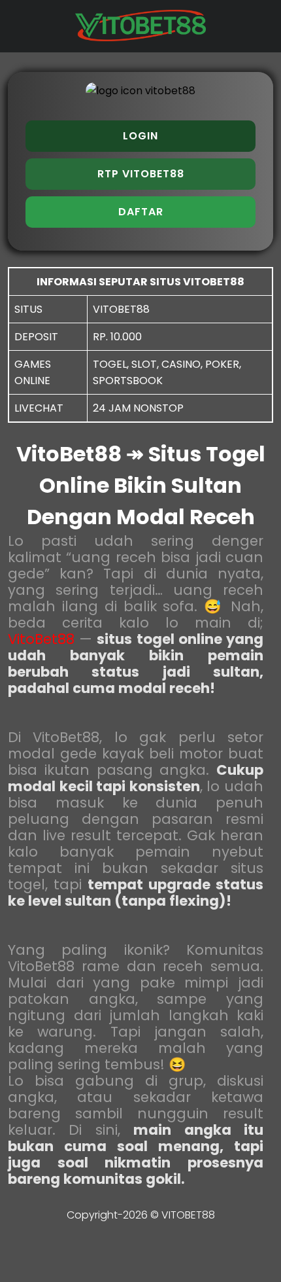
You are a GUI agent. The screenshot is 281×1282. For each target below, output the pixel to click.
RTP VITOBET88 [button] (140, 173)
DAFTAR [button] (140, 211)
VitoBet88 (41, 639)
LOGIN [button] (140, 135)
